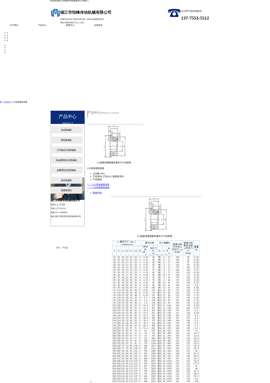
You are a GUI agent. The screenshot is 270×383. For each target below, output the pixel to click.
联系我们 (10, 245)
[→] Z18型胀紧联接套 (98, 187)
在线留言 (98, 25)
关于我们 (14, 25)
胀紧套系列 (66, 190)
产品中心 (42, 25)
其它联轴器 (66, 180)
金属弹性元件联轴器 (66, 170)
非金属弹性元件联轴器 (66, 160)
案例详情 (97, 193)
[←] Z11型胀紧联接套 (98, 184)
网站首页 (10, 239)
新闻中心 (70, 25)
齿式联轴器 (66, 130)
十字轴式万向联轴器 (66, 150)
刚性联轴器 (66, 140)
